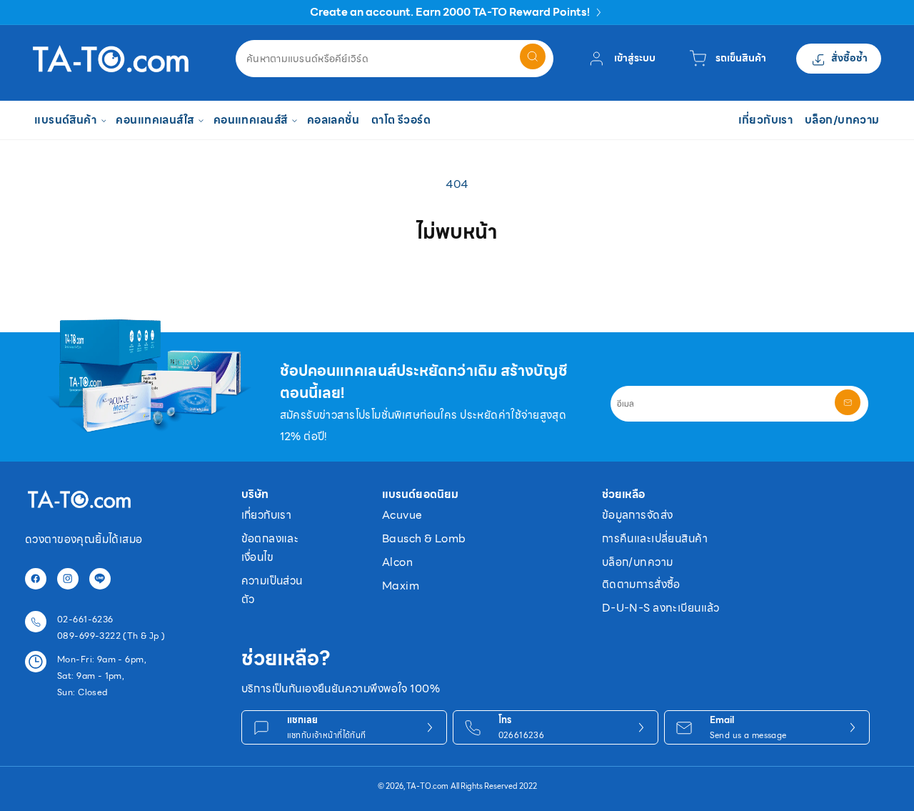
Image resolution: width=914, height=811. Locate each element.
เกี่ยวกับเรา (266, 515)
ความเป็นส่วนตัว (272, 590)
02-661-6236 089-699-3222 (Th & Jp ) (111, 627)
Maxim (400, 585)
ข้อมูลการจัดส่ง (637, 515)
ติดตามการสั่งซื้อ (641, 584)
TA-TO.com (427, 786)
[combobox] (394, 58)
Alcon (397, 562)
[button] (69, 120)
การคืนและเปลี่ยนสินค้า (655, 538)
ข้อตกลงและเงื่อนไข (270, 547)
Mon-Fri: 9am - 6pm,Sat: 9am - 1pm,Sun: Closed (101, 675)
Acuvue (402, 515)
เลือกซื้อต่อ (457, 280)
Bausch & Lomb (424, 538)
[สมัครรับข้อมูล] (847, 402)
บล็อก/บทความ (637, 562)
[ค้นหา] (533, 56)
